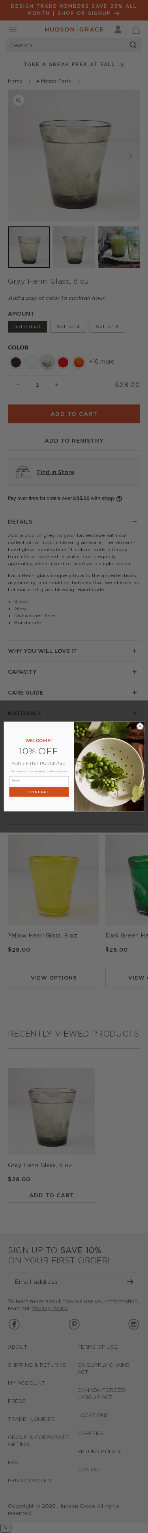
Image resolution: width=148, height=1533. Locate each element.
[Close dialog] (140, 726)
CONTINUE (39, 792)
